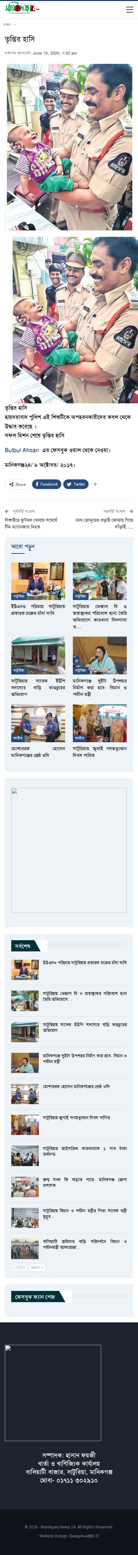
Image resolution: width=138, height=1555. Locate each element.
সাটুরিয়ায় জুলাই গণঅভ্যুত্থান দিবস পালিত (76, 1118)
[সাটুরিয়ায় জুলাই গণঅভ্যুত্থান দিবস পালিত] (100, 723)
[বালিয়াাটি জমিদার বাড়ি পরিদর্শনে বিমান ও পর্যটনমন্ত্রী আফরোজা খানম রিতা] (25, 1249)
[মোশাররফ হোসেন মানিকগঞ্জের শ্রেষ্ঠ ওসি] (38, 723)
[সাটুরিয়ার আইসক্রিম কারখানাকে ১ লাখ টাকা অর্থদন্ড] (25, 1156)
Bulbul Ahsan (22, 450)
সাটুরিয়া (19, 596)
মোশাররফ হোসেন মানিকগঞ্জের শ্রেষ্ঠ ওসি (76, 1086)
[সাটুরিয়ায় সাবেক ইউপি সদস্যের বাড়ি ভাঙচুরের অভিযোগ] (38, 655)
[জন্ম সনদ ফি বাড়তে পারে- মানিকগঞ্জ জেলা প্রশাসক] (25, 1187)
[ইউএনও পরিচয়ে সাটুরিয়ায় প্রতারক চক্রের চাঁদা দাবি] (38, 581)
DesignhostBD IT (84, 1536)
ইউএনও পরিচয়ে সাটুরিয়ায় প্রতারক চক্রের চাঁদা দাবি (84, 963)
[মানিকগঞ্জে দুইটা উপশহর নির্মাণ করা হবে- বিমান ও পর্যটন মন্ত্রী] (100, 655)
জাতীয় (17, 738)
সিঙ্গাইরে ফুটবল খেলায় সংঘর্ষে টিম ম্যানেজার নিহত (31, 523)
